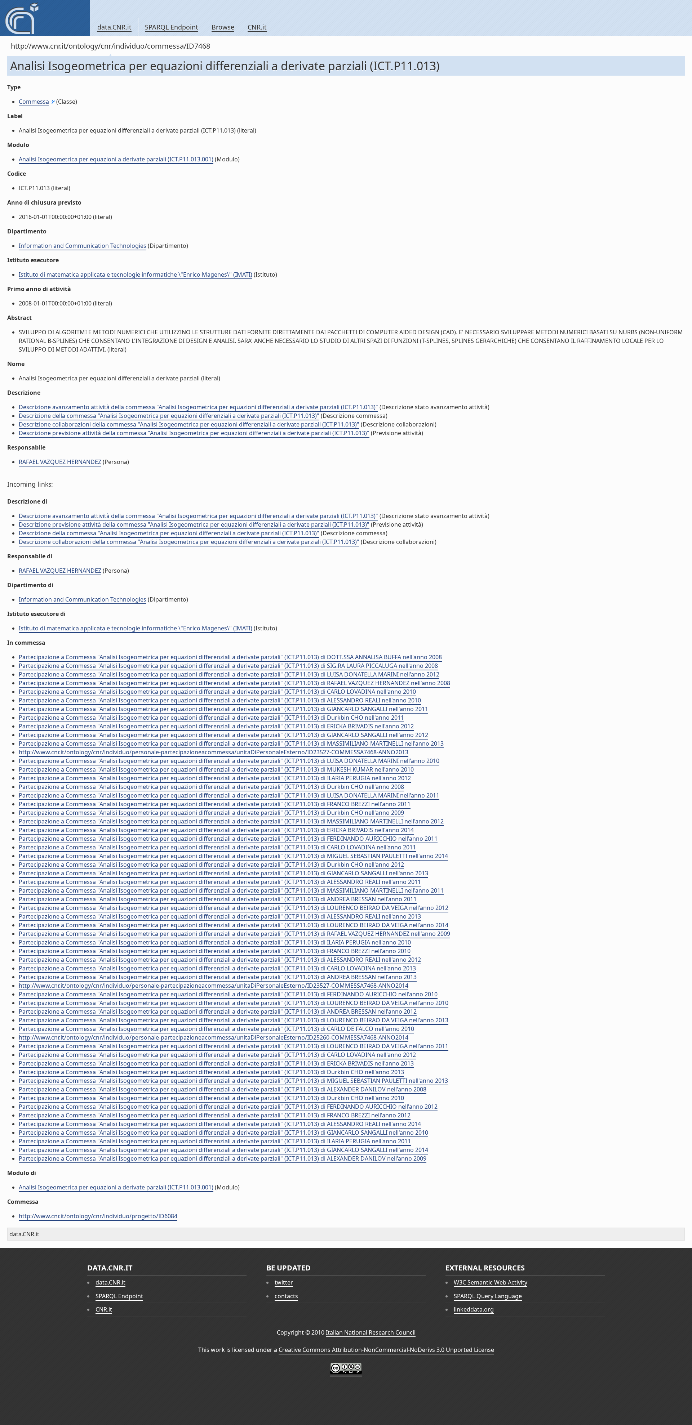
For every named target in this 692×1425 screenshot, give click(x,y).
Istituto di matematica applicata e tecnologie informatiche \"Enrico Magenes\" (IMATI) (135, 274)
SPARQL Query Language (488, 1296)
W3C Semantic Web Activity (490, 1282)
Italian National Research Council (371, 1332)
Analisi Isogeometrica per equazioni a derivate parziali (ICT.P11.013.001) (116, 159)
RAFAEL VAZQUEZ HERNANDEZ (60, 462)
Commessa (34, 102)
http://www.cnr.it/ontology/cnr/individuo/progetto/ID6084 (98, 1216)
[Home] (45, 18)
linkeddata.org (474, 1309)
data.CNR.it (114, 27)
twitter (284, 1282)
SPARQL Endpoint (171, 27)
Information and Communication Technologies (82, 246)
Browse (223, 27)
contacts (286, 1296)
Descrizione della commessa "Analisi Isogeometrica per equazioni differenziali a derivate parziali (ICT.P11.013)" (169, 416)
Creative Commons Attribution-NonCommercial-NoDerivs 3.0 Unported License (386, 1350)
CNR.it (257, 27)
